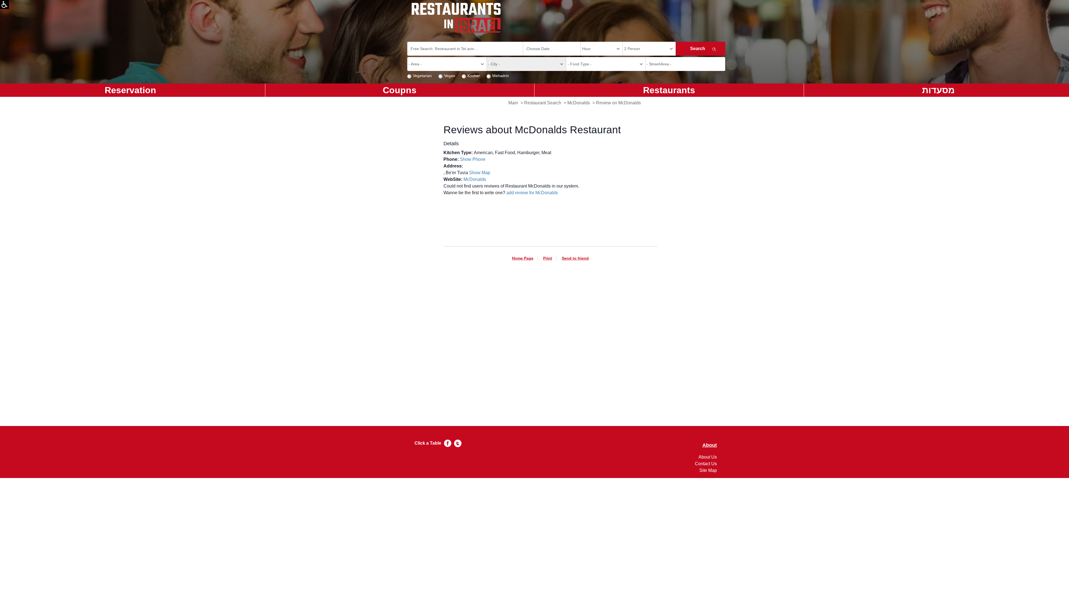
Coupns (399, 90)
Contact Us (706, 463)
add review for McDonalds (532, 192)
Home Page (522, 258)
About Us (707, 457)
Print (547, 258)
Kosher (473, 75)
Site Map (708, 470)
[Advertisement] (550, 334)
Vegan (449, 75)
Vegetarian (422, 75)
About (709, 445)
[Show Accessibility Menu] (4, 4)
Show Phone (473, 159)
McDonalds (578, 102)
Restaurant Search (542, 102)
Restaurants (669, 90)
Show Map (479, 172)
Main (513, 102)
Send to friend (575, 258)
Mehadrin (500, 75)
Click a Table (428, 443)
